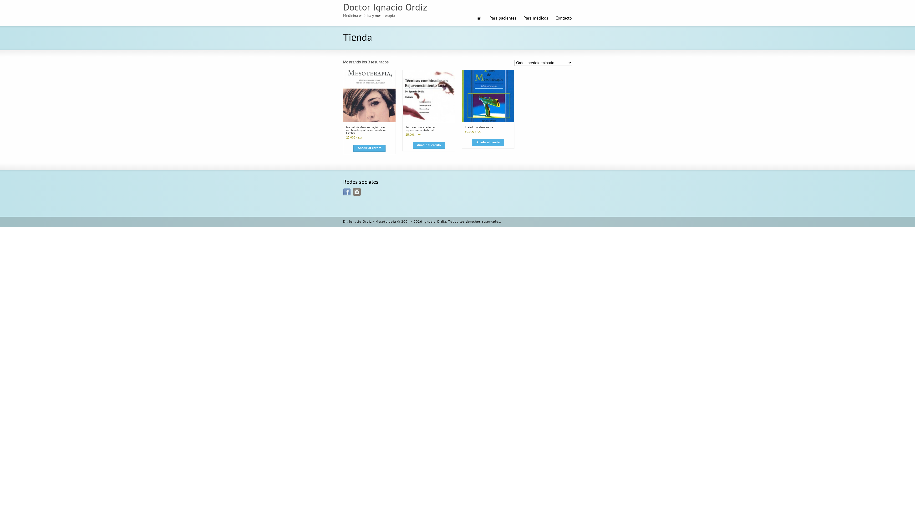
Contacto (563, 18)
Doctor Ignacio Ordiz (385, 8)
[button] (369, 148)
